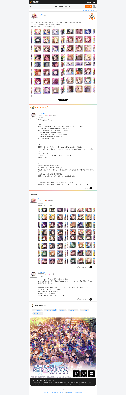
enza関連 (46, 392)
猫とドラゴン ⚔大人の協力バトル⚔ (74, 392)
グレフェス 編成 (50, 310)
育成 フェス (73, 310)
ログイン (83, 2)
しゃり (41, 14)
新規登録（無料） (91, 2)
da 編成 (62, 310)
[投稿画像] (47, 45)
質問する (88, 6)
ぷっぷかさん (41, 113)
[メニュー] (94, 96)
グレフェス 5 (37, 313)
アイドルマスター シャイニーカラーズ (89, 10)
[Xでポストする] (90, 188)
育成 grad (84, 310)
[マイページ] (94, 6)
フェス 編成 (37, 310)
